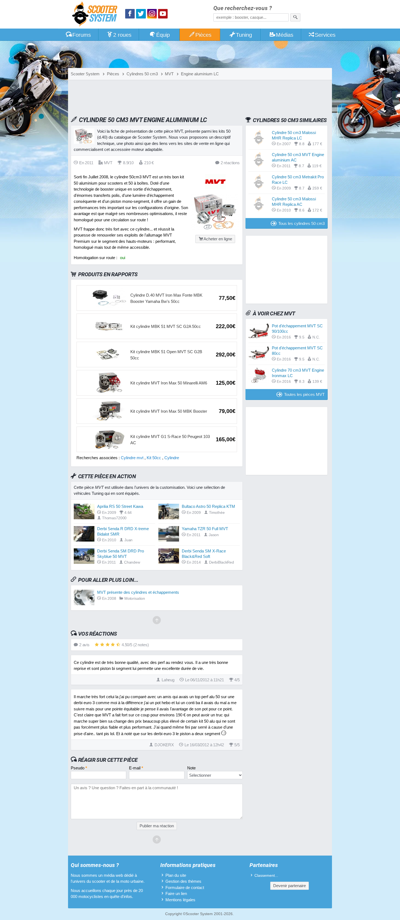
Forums (81, 35)
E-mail (136, 768)
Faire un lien (176, 893)
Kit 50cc (154, 457)
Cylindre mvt (132, 457)
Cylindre (171, 457)
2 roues (122, 35)
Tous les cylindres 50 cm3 (301, 223)
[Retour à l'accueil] (96, 15)
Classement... (266, 876)
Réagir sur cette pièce (108, 760)
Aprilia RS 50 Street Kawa (120, 506)
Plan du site (175, 875)
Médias (284, 35)
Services (325, 35)
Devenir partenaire (289, 885)
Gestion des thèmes (183, 881)
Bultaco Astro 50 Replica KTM (208, 506)
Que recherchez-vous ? (242, 8)
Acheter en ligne (218, 239)
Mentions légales (180, 899)
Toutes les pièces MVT (304, 394)
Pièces (203, 35)
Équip (163, 35)
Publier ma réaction (157, 825)
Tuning (244, 35)
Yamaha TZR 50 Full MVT (205, 528)
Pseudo (79, 768)
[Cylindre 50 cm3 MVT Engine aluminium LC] (215, 228)
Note (191, 768)
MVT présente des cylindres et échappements (138, 592)
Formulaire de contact (184, 887)
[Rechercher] (295, 17)
